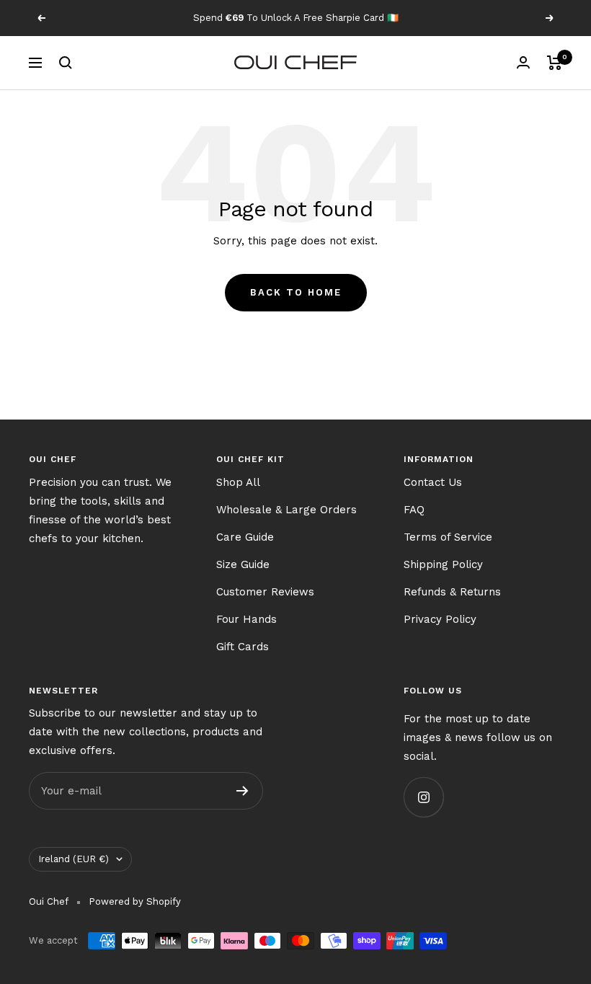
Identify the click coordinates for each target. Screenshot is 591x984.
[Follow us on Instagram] (423, 797)
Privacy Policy (440, 619)
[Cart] (554, 63)
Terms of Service (448, 537)
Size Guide (243, 564)
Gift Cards (242, 646)
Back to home (296, 292)
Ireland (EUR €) (73, 859)
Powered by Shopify (135, 901)
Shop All (238, 482)
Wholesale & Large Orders (286, 509)
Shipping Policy (443, 564)
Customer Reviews (265, 591)
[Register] (242, 791)
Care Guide (245, 537)
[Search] (65, 62)
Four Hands (246, 619)
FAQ (414, 509)
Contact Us (433, 482)
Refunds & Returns (452, 591)
